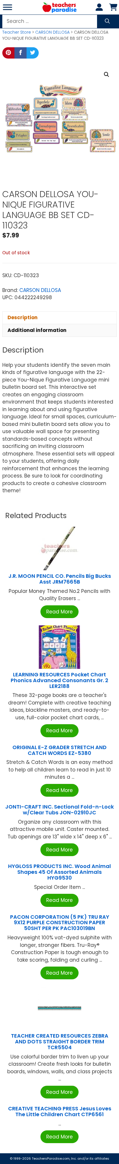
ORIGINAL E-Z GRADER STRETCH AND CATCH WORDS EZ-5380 (59, 750)
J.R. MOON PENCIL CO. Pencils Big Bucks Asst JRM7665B (59, 578)
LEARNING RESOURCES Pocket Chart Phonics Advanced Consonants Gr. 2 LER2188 (59, 680)
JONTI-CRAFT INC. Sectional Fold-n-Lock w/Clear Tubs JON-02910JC (59, 809)
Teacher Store (16, 32)
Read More (59, 611)
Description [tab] (23, 317)
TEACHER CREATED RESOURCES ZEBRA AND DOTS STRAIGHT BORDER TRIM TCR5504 (59, 1041)
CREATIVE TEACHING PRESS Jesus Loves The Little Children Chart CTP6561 (59, 1111)
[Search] (107, 21)
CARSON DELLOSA (52, 32)
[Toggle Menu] (7, 7)
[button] (106, 74)
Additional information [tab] (37, 330)
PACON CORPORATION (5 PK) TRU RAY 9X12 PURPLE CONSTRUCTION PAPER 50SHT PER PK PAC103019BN (59, 922)
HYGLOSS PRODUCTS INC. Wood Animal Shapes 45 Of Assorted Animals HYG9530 (59, 871)
